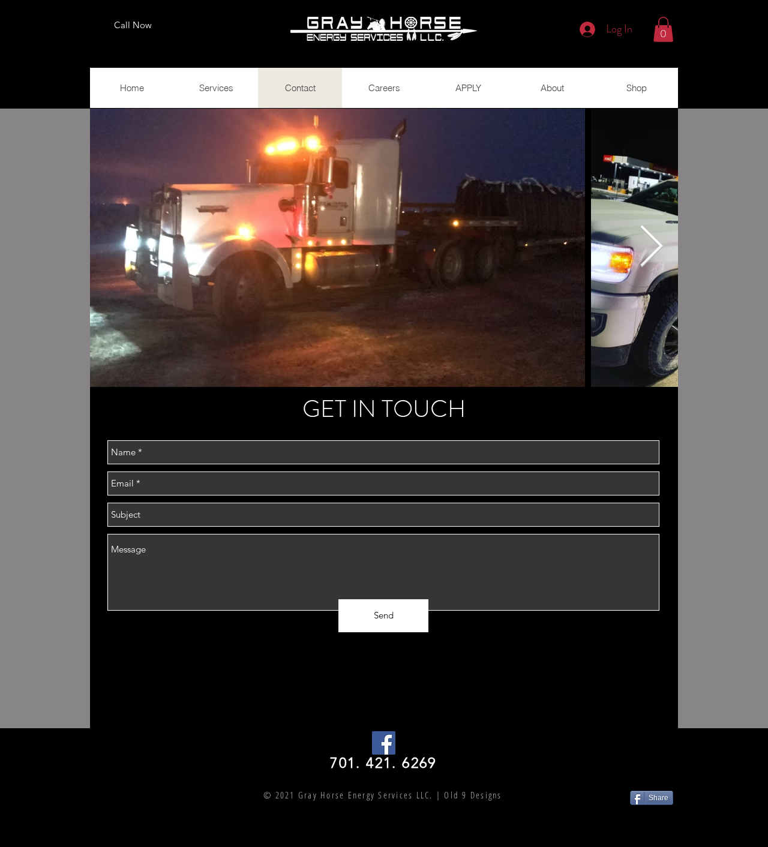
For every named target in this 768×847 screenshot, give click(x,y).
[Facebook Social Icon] (383, 743)
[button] (663, 29)
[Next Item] (651, 248)
